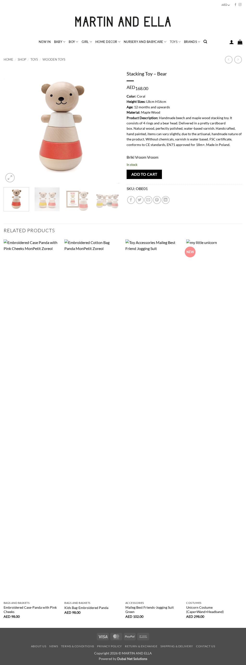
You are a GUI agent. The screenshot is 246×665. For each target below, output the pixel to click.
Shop (22, 59)
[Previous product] (238, 59)
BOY (72, 42)
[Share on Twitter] (140, 200)
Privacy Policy (109, 646)
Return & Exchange (141, 646)
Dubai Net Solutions (132, 659)
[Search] (205, 41)
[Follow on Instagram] (240, 4)
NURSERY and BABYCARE (143, 42)
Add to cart (144, 174)
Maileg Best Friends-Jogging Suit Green (149, 609)
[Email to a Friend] (148, 200)
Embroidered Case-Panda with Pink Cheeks (30, 609)
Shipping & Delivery (176, 646)
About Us (38, 646)
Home (8, 59)
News (53, 646)
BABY (58, 42)
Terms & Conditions (77, 646)
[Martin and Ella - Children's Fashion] (123, 21)
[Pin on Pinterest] (157, 200)
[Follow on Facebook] (235, 4)
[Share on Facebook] (131, 200)
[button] (231, 42)
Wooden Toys (54, 59)
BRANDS (190, 42)
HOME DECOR (106, 42)
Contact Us (205, 646)
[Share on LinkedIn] (166, 200)
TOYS (174, 42)
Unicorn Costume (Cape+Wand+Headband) (205, 609)
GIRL (85, 42)
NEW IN (45, 42)
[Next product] (228, 59)
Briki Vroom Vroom (142, 157)
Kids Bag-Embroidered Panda (86, 608)
